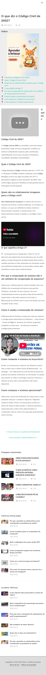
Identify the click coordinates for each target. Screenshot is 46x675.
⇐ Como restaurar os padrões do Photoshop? (23, 432)
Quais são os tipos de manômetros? (23, 633)
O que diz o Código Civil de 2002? (17, 77)
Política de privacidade (28, 665)
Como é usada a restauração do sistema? (19, 96)
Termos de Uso (14, 665)
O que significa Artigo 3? (13, 88)
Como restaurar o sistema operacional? (19, 102)
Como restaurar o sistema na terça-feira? (19, 99)
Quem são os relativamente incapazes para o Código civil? (23, 84)
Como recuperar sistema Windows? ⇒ (23, 437)
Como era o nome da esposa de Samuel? (25, 561)
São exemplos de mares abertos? (22, 624)
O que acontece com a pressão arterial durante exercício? (26, 472)
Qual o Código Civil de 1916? (15, 80)
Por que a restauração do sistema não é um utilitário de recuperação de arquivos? (23, 92)
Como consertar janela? (28, 485)
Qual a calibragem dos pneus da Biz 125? (25, 542)
